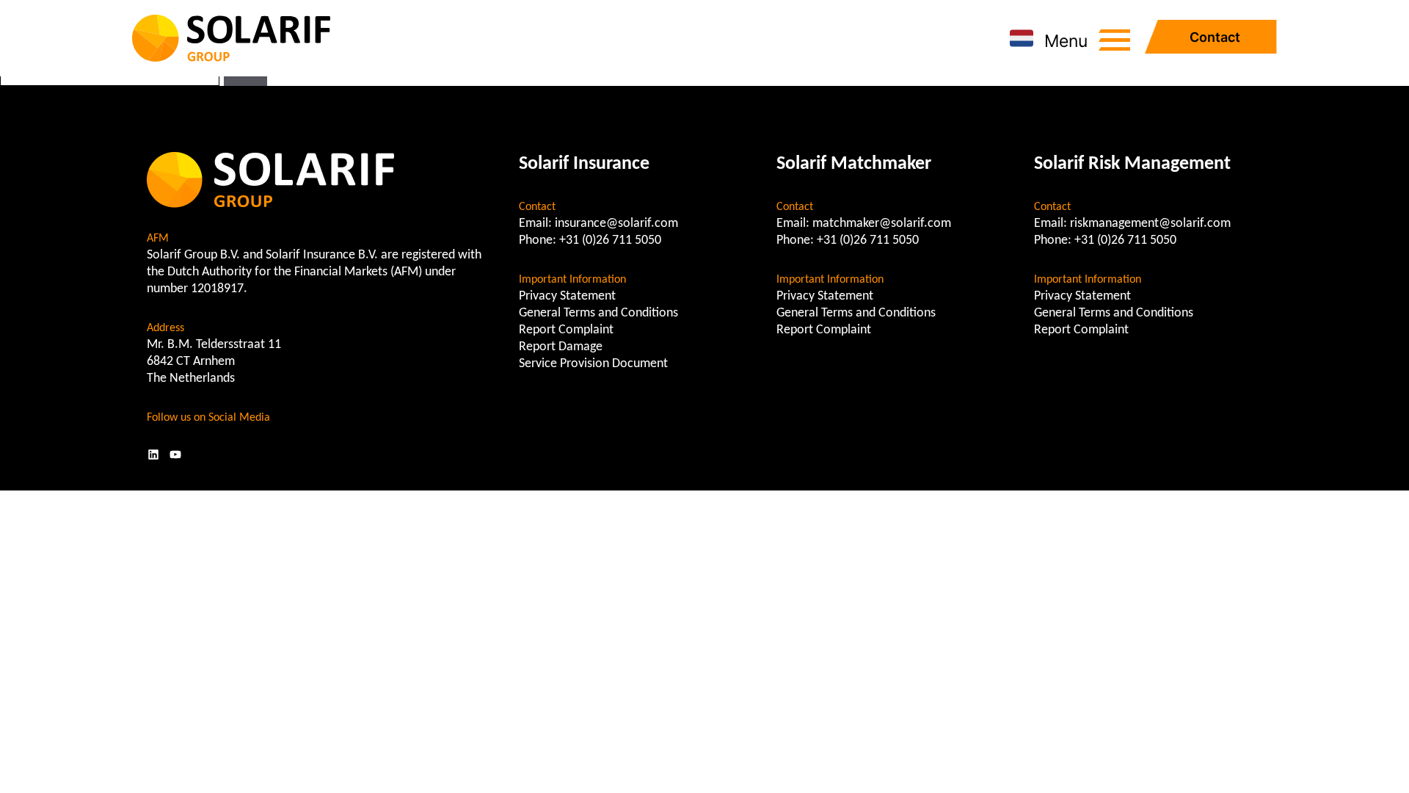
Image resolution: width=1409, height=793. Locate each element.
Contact (1215, 37)
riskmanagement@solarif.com (1150, 224)
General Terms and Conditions (598, 313)
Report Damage (560, 347)
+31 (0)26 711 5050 (610, 240)
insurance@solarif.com (616, 224)
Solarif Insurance (584, 164)
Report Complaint (566, 330)
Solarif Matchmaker (853, 164)
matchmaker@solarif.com (881, 224)
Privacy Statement (567, 296)
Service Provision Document (593, 364)
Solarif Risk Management (1132, 164)
